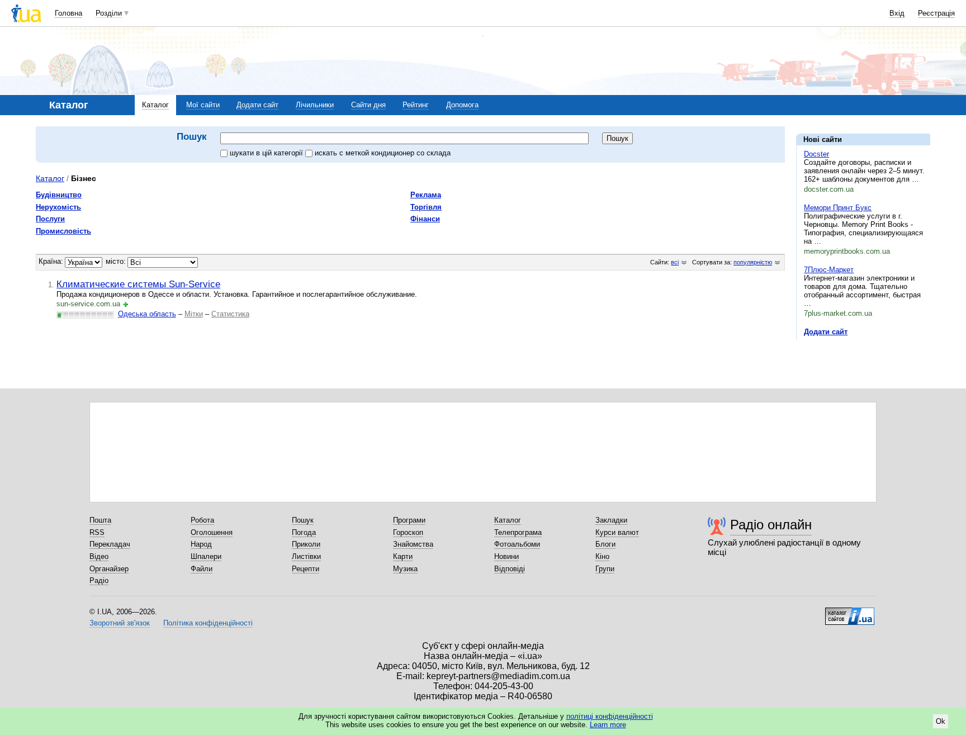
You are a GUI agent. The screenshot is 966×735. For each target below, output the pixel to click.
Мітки (193, 314)
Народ (201, 544)
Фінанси (425, 219)
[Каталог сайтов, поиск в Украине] (849, 612)
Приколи (306, 544)
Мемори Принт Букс (838, 207)
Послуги (50, 219)
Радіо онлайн (771, 524)
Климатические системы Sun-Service (138, 284)
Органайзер (109, 569)
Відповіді (509, 569)
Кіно (602, 556)
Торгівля (426, 207)
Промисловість (63, 231)
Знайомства (413, 544)
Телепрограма (518, 532)
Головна (68, 13)
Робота (202, 520)
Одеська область (147, 314)
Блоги (605, 544)
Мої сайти (203, 105)
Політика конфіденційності (208, 623)
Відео (98, 556)
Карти (403, 556)
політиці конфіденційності (609, 716)
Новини (506, 556)
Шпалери (206, 556)
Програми (409, 520)
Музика (405, 569)
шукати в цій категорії (267, 153)
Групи (604, 569)
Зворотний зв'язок (119, 623)
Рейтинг (415, 105)
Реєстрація (936, 13)
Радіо (98, 580)
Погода (304, 532)
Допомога (462, 105)
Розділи (109, 13)
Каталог (155, 105)
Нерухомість (58, 207)
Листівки (306, 556)
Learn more (608, 724)
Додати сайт (257, 105)
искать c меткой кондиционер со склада (383, 153)
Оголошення (212, 532)
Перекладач (109, 544)
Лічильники (315, 105)
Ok (940, 721)
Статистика (230, 314)
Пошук (303, 520)
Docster (816, 154)
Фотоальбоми (517, 544)
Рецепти (305, 569)
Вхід (897, 13)
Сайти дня (368, 105)
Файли (201, 569)
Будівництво (59, 195)
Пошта (100, 520)
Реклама (425, 195)
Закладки (611, 520)
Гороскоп (408, 532)
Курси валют (617, 532)
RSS (97, 532)
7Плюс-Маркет (829, 269)
